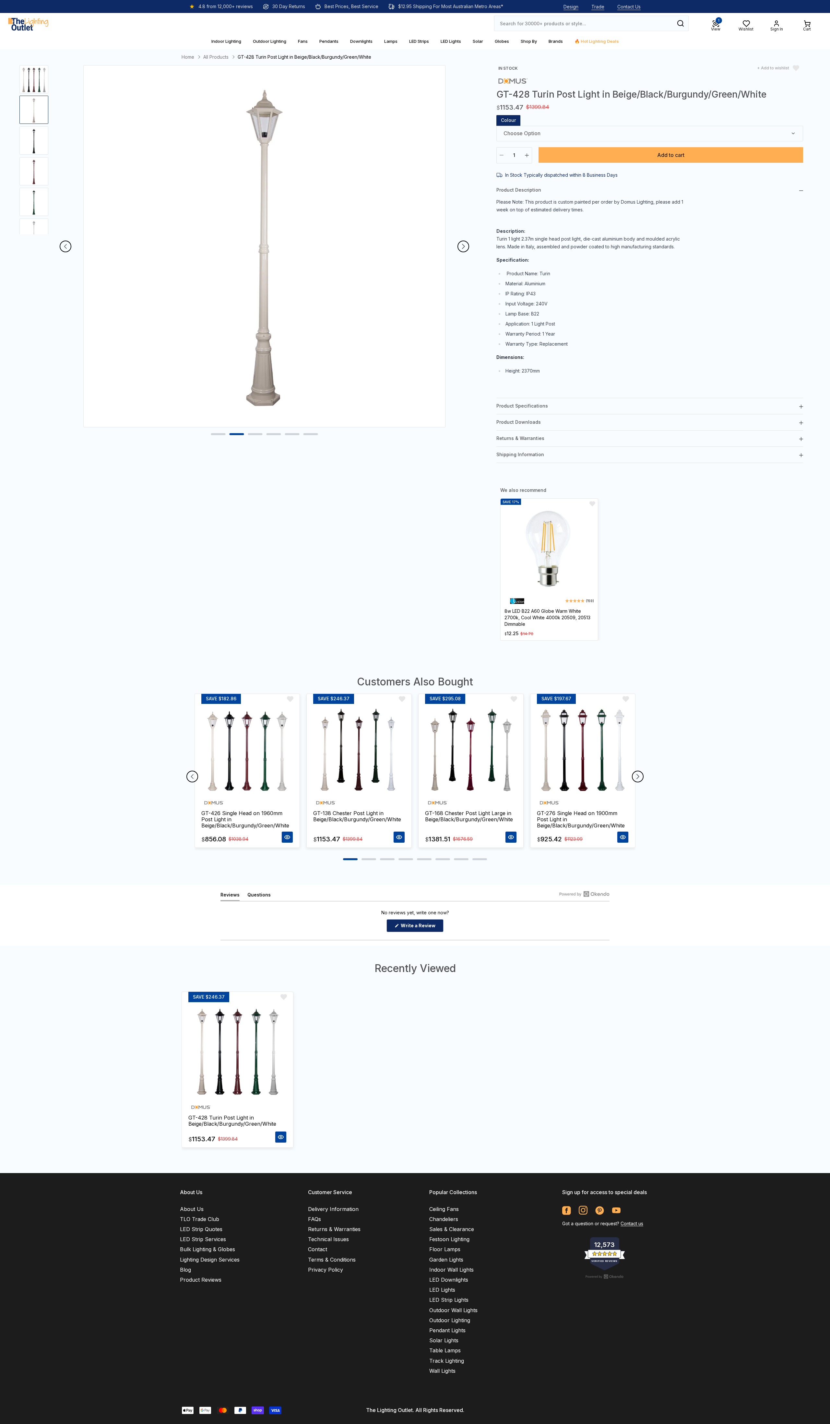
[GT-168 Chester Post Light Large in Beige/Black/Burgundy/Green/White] (471, 750)
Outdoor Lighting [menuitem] (449, 1320)
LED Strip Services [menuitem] (203, 1239)
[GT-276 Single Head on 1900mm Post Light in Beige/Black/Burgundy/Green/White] (583, 750)
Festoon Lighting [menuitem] (449, 1239)
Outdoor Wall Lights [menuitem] (453, 1310)
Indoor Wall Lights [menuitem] (451, 1269)
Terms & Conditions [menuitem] (332, 1259)
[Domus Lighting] (512, 80)
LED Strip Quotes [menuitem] (201, 1229)
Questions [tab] (259, 896)
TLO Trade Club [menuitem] (199, 1219)
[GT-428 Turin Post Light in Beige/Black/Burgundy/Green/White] (237, 1051)
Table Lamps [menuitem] (445, 1350)
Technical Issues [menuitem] (328, 1239)
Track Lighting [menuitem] (446, 1361)
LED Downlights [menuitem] (448, 1279)
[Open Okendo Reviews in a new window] (584, 894)
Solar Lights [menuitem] (443, 1340)
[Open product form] (287, 837)
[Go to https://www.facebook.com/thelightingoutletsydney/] (566, 1210)
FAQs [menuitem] (314, 1219)
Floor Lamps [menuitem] (444, 1249)
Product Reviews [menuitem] (200, 1279)
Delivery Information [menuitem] (333, 1209)
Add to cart (670, 155)
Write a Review (422, 927)
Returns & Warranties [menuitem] (334, 1229)
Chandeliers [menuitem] (443, 1219)
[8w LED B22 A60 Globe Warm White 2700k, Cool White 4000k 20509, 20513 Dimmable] (549, 549)
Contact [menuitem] (317, 1249)
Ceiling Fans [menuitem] (444, 1209)
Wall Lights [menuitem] (442, 1371)
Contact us (632, 1223)
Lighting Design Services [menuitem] (210, 1259)
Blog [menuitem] (185, 1269)
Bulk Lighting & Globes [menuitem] (207, 1249)
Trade (597, 6)
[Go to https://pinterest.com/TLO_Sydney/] (599, 1210)
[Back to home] (28, 23)
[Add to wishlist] (592, 504)
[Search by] (680, 23)
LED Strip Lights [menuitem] (448, 1300)
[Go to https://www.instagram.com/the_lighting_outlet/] (583, 1210)
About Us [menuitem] (192, 1209)
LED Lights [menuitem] (442, 1290)
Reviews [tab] (230, 896)
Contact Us (629, 6)
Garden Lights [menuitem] (446, 1259)
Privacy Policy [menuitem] (325, 1269)
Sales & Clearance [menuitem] (451, 1229)
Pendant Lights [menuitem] (447, 1330)
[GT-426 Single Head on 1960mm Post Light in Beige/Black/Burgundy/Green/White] (247, 750)
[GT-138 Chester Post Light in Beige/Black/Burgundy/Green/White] (359, 750)
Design (570, 6)
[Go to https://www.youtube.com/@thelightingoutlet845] (616, 1210)
